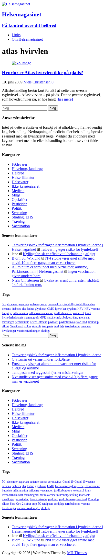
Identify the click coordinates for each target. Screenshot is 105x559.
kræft (88, 313)
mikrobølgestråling (67, 317)
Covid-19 (68, 304)
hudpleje (7, 313)
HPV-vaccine (92, 308)
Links (16, 35)
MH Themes (77, 553)
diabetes (16, 308)
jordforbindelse (63, 313)
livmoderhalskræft (12, 317)
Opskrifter (19, 199)
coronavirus (55, 304)
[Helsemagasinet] (16, 4)
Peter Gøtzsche (38, 322)
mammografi (31, 317)
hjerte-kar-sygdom (65, 308)
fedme (30, 308)
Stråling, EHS (22, 217)
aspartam (24, 304)
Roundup (93, 322)
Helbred (18, 173)
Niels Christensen (37, 82)
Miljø (16, 195)
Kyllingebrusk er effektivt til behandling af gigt (59, 254)
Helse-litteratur (23, 177)
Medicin (18, 191)
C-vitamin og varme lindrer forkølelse (41, 359)
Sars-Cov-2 (16, 326)
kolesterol (78, 313)
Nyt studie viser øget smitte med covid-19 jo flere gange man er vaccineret (53, 260)
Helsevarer (20, 182)
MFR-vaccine (47, 317)
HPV (80, 308)
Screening (19, 213)
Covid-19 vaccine (84, 304)
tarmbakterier (72, 326)
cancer (43, 304)
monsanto (84, 317)
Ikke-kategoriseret (25, 186)
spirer (27, 326)
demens (6, 308)
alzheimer (12, 304)
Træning (18, 221)
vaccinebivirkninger (28, 330)
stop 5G (36, 326)
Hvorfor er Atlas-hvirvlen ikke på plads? (42, 72)
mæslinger (8, 322)
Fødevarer (19, 164)
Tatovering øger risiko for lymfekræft (69, 249)
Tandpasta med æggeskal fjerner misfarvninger (48, 372)
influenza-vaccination (41, 313)
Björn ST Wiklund (26, 258)
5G (4, 304)
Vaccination (21, 226)
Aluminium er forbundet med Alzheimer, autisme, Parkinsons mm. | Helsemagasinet (50, 269)
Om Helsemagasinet (27, 39)
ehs (24, 308)
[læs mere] (65, 99)
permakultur (22, 322)
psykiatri (53, 322)
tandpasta (47, 326)
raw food (81, 322)
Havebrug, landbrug (27, 169)
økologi (45, 330)
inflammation (20, 313)
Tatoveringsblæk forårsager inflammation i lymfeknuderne (56, 355)
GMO (50, 308)
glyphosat (40, 308)
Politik (17, 208)
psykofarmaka (67, 322)
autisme (34, 304)
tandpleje (59, 326)
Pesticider (19, 204)
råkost (5, 326)
